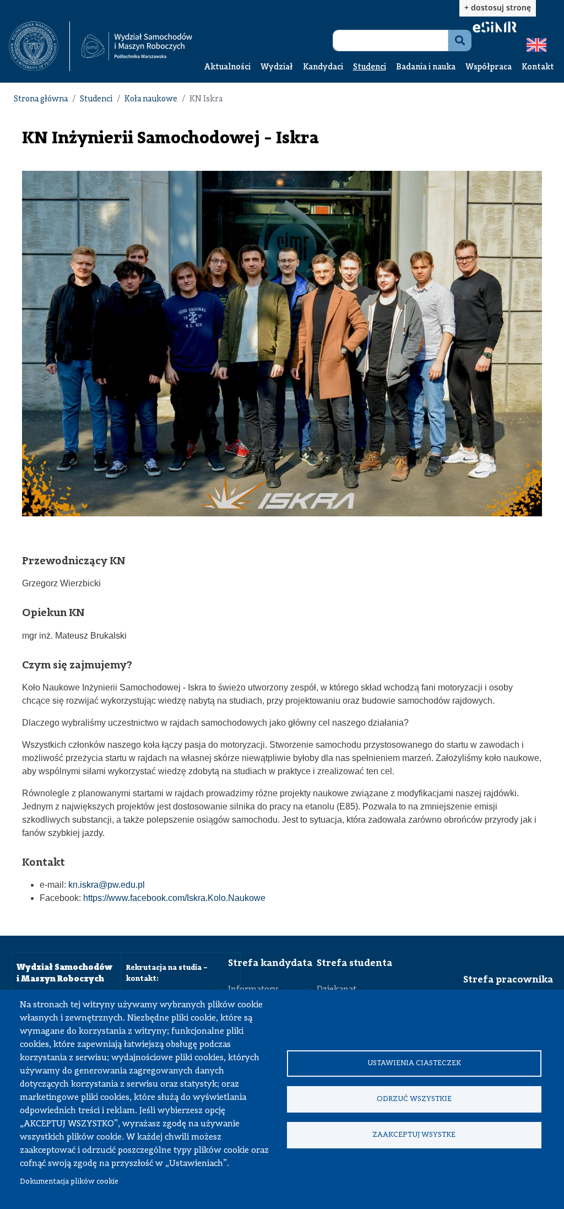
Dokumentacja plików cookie (69, 1181)
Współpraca (488, 67)
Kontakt (538, 67)
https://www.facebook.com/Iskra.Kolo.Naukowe (174, 898)
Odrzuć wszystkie (414, 1099)
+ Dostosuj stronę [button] (497, 7)
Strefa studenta (354, 963)
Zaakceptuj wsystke (413, 1134)
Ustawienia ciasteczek (414, 1063)
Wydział (277, 67)
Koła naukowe (150, 99)
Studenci (369, 67)
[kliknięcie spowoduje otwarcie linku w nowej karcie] (33, 46)
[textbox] (39, 46)
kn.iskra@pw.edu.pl (106, 884)
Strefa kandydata (270, 963)
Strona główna (41, 99)
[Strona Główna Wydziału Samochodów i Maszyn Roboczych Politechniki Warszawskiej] (137, 46)
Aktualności (227, 67)
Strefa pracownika (508, 980)
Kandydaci (323, 67)
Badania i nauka (425, 67)
